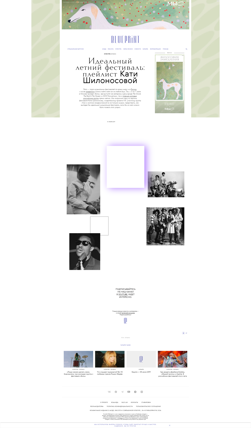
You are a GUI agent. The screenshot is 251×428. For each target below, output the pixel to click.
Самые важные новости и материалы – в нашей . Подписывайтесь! (125, 313)
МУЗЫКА (127, 337)
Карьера (141, 369)
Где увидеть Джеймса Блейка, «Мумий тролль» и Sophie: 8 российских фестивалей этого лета (172, 374)
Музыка (113, 54)
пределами (90, 92)
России (133, 89)
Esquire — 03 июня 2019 (141, 372)
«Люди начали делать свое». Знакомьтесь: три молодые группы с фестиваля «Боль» (78, 374)
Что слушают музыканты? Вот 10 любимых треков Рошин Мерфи (110, 373)
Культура (107, 54)
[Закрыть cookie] (170, 425)
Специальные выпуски (75, 49)
